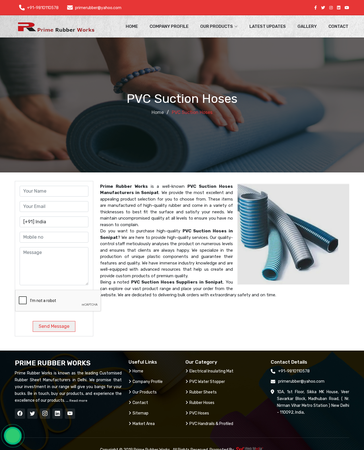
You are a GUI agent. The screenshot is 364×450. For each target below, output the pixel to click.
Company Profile (169, 26)
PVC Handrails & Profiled (211, 424)
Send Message (54, 326)
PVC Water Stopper (207, 382)
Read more (78, 401)
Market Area (144, 424)
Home (132, 26)
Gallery (307, 26)
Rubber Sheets (203, 392)
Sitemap (140, 413)
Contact (338, 26)
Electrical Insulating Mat (211, 371)
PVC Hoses (199, 413)
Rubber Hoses (201, 403)
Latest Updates (267, 26)
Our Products (145, 392)
